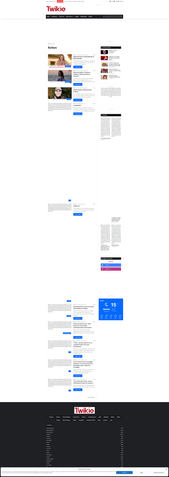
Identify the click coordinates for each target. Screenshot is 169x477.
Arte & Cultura (50, 432)
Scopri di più (78, 67)
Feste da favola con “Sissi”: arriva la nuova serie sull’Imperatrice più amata (82, 325)
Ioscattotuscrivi (92, 417)
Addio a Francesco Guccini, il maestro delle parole (115, 71)
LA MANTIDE (77, 105)
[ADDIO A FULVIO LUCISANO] (104, 52)
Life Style (61, 16)
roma (99, 420)
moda (118, 417)
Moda (48, 450)
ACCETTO (124, 472)
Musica (48, 452)
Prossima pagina (91, 397)
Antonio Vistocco (77, 54)
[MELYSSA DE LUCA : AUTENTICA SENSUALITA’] (104, 77)
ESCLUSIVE (49, 440)
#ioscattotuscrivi (50, 428)
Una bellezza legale (105, 138)
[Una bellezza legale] (105, 127)
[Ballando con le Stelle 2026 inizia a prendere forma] (104, 58)
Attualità (54, 16)
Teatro (48, 463)
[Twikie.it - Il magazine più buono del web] (56, 8)
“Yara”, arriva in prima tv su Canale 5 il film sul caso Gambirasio (82, 344)
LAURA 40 (76, 206)
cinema (58, 417)
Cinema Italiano (66, 417)
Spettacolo (69, 16)
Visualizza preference (159, 472)
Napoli (74, 420)
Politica (48, 456)
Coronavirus (76, 417)
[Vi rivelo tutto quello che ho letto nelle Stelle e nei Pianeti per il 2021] (105, 234)
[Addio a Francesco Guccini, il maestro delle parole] (104, 71)
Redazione (76, 103)
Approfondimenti (50, 430)
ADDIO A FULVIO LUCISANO (113, 51)
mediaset (106, 417)
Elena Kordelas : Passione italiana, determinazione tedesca (81, 74)
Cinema (77, 16)
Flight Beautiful (115, 245)
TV (47, 467)
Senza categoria (50, 458)
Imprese (48, 446)
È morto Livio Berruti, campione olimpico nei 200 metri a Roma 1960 (114, 64)
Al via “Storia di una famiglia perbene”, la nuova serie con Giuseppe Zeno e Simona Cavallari (83, 364)
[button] (166, 469)
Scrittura (105, 420)
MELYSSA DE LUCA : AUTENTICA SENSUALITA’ (114, 76)
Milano (112, 417)
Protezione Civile (90, 420)
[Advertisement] (84, 30)
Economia (49, 438)
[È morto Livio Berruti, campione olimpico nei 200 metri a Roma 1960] (104, 64)
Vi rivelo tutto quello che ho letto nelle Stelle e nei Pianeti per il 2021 (105, 247)
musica (58, 420)
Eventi (48, 442)
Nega (141, 472)
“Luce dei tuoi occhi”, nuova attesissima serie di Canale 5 (83, 382)
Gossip (90, 16)
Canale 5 (51, 417)
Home (48, 16)
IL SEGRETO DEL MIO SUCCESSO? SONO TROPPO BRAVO (116, 219)
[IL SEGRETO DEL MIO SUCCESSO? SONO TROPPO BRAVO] (116, 167)
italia (100, 417)
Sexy (111, 420)
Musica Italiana (66, 420)
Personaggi (84, 16)
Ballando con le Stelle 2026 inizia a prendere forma (114, 58)
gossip (83, 417)
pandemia (81, 420)
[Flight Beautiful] (116, 234)
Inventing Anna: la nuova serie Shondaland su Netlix (83, 307)
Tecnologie (49, 465)
